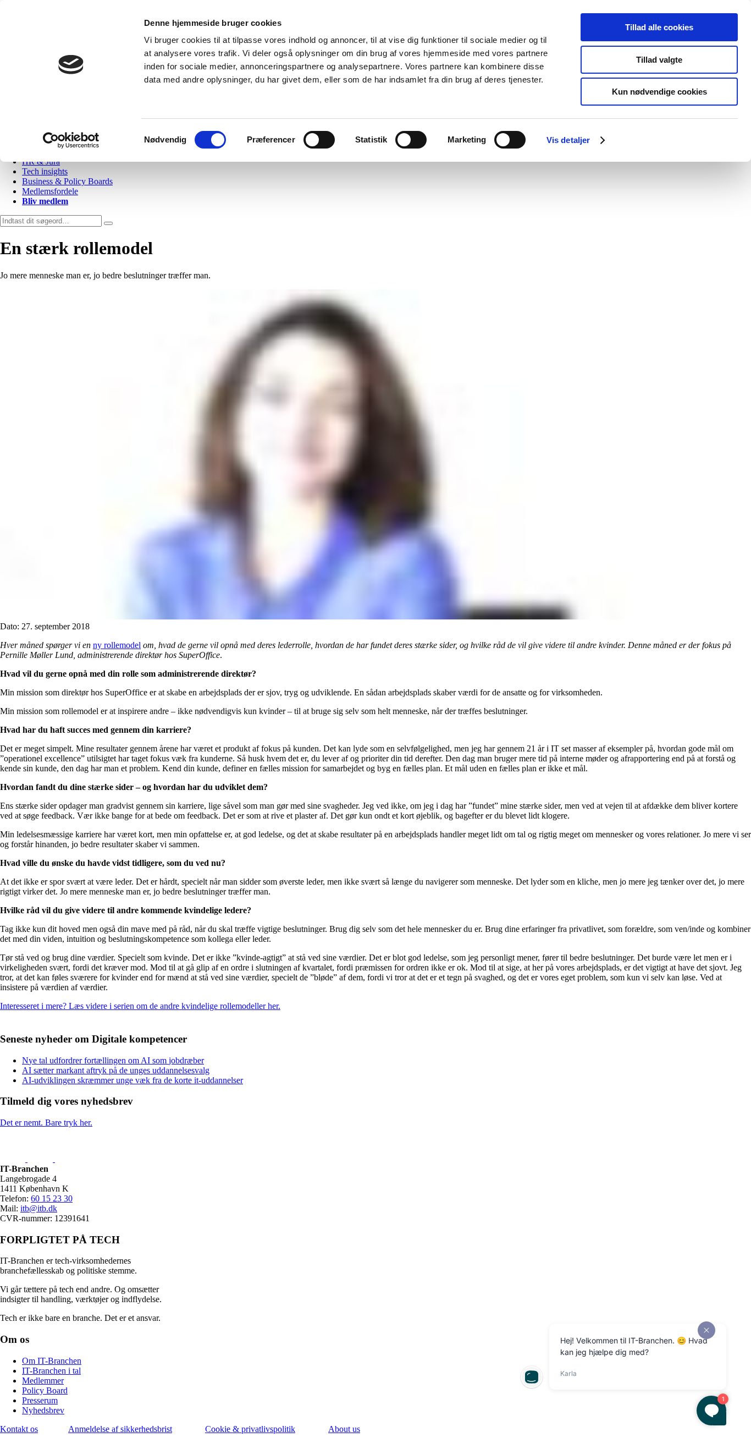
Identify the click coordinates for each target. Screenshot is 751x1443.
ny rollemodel (117, 645)
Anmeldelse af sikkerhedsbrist (120, 1429)
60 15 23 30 (52, 1198)
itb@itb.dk (38, 1208)
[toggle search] (108, 223)
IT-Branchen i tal (51, 1370)
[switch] (319, 140)
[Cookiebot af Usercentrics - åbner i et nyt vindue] (71, 140)
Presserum (40, 1400)
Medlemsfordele (50, 191)
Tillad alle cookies (659, 27)
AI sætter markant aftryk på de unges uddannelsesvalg (115, 1070)
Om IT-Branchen (51, 1360)
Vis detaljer (568, 140)
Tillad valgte (659, 59)
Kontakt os (19, 1429)
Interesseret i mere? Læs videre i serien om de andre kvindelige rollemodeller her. (140, 1006)
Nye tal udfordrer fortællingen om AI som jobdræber (113, 1060)
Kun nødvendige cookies (659, 91)
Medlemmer (43, 1380)
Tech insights (45, 171)
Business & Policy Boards (67, 181)
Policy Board (45, 1390)
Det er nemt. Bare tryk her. (46, 1122)
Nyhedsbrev (43, 1410)
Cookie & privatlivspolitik (250, 1429)
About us (344, 1429)
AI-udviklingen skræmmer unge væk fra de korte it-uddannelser (132, 1080)
